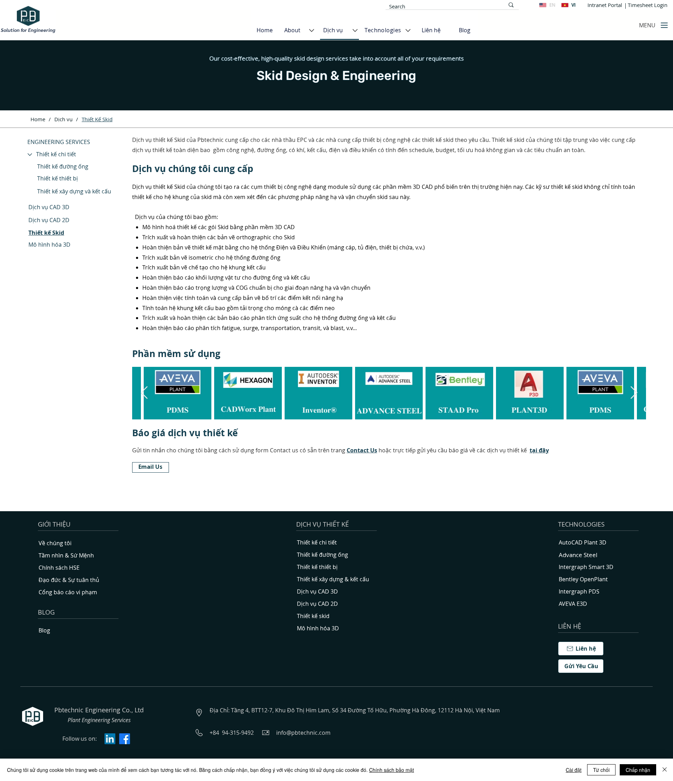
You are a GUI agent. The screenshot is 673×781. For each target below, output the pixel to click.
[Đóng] (664, 769)
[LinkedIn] (109, 738)
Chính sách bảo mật (391, 769)
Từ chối (601, 769)
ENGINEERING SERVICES (58, 142)
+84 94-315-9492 (232, 733)
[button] (539, 450)
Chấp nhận (638, 769)
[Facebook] (124, 738)
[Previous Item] (144, 393)
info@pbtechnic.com (303, 733)
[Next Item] (634, 393)
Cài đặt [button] (574, 769)
